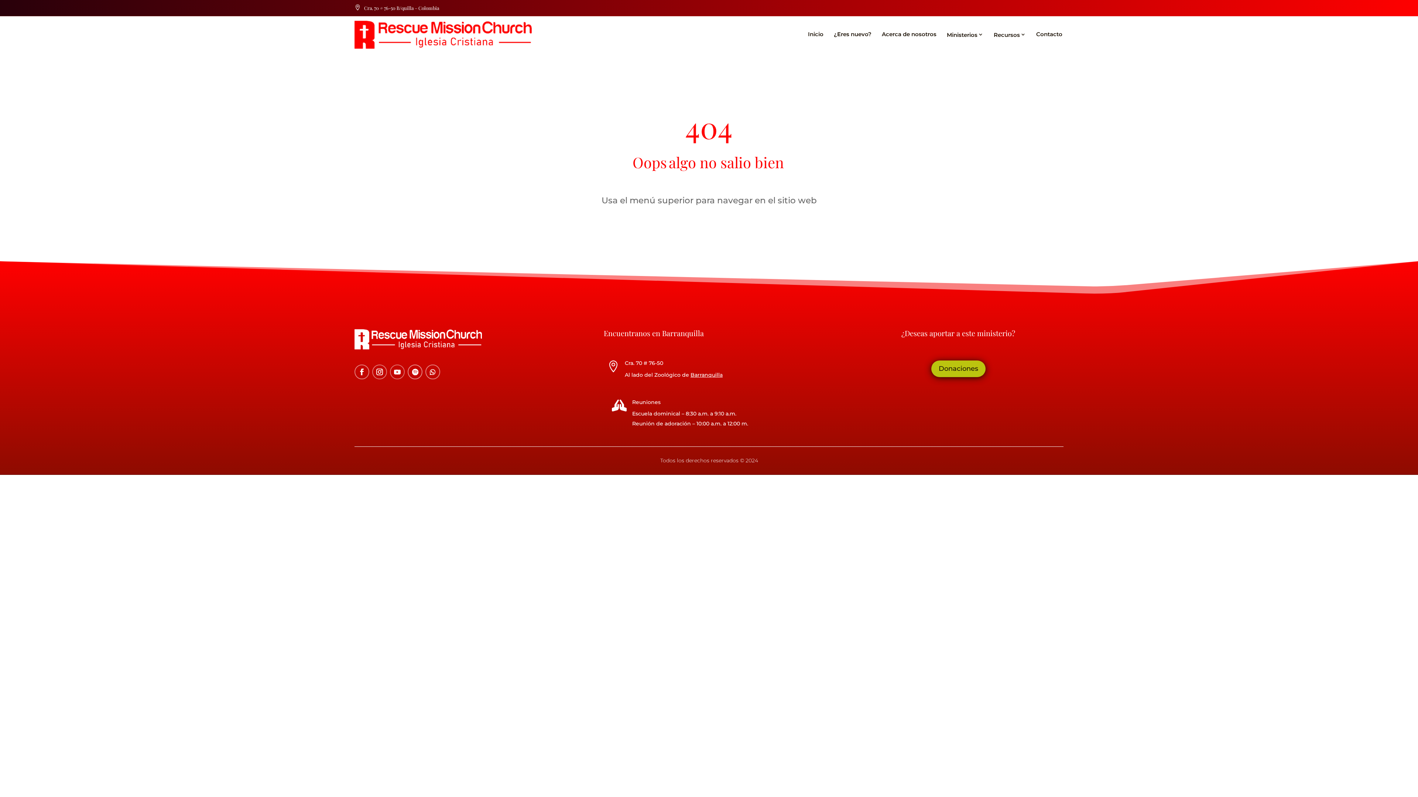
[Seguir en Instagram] (379, 372)
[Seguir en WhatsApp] (432, 372)
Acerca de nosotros (909, 34)
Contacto (1049, 34)
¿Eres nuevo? (852, 34)
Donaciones (958, 369)
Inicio (815, 34)
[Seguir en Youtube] (397, 372)
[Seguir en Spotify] (415, 372)
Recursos (1007, 34)
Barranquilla (707, 375)
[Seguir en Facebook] (361, 372)
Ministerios (962, 34)
